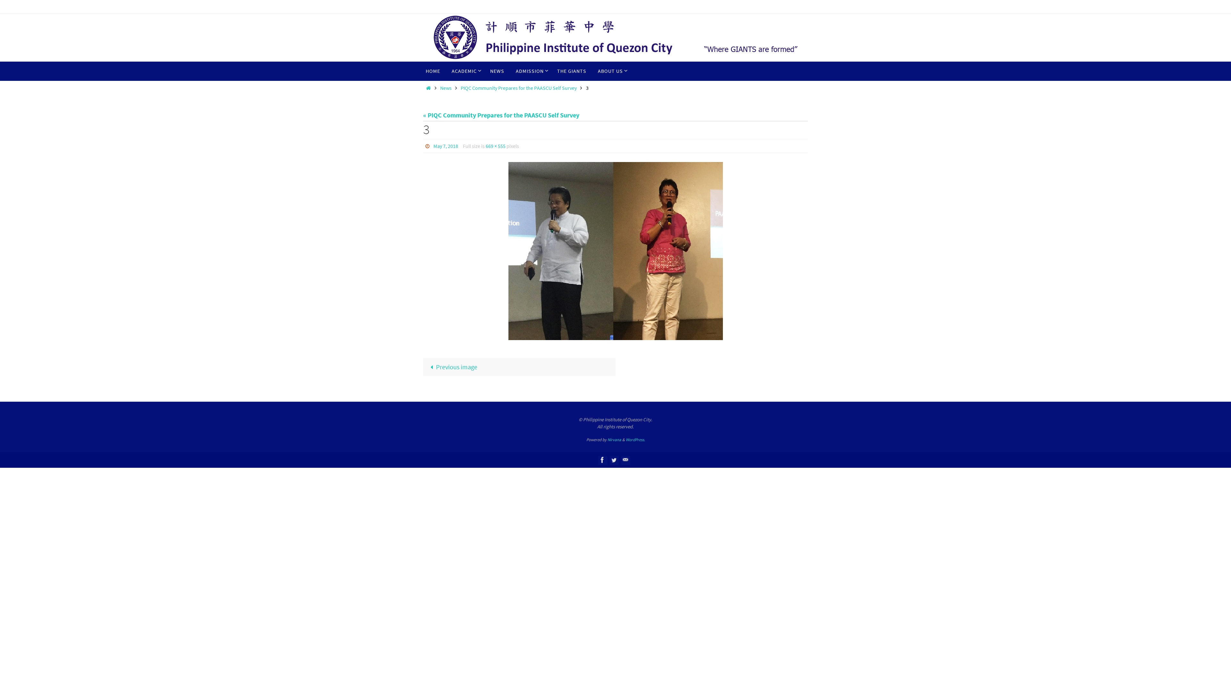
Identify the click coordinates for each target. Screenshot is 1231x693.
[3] (615, 251)
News (446, 88)
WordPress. (635, 439)
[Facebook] (602, 460)
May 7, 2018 (445, 146)
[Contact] (625, 460)
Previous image (456, 367)
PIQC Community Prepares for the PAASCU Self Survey (519, 88)
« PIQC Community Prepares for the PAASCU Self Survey (501, 115)
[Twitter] (614, 460)
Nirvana (614, 439)
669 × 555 (496, 146)
